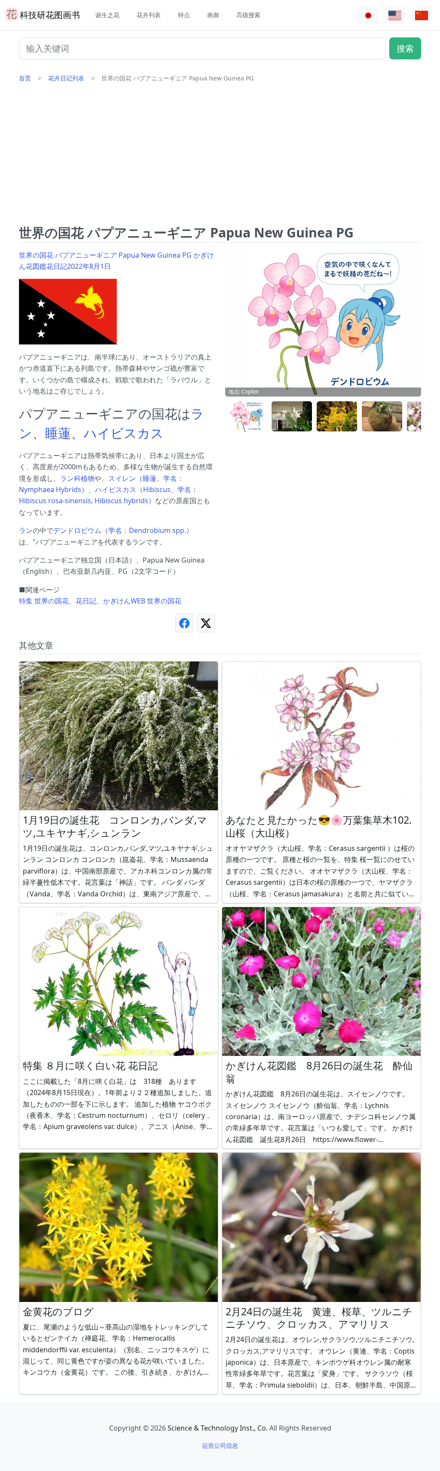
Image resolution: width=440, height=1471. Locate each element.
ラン (26, 530)
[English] (395, 15)
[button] (246, 416)
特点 (184, 15)
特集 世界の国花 (44, 601)
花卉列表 (149, 15)
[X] (206, 623)
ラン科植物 (77, 478)
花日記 (86, 601)
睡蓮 (58, 433)
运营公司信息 (220, 1445)
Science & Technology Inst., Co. (218, 1428)
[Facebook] (184, 623)
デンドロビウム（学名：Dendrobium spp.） (123, 530)
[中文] (421, 15)
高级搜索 (248, 15)
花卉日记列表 (66, 78)
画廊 (213, 15)
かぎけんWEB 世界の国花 (142, 601)
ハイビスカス (124, 433)
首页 (25, 78)
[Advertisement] (220, 157)
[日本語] (368, 15)
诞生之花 (107, 15)
